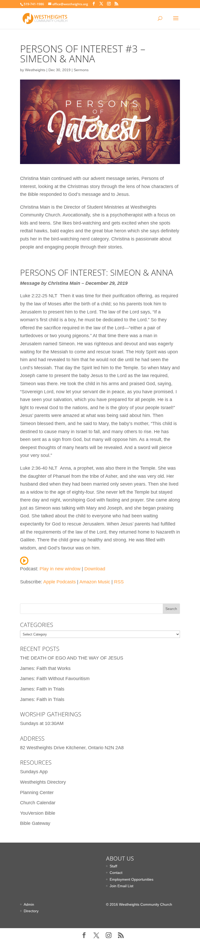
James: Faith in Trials (42, 689)
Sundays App (34, 771)
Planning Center (37, 792)
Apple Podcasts (59, 581)
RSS (119, 581)
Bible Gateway (35, 823)
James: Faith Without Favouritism (55, 678)
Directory (31, 911)
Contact (116, 873)
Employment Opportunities (131, 879)
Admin (29, 904)
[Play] (24, 561)
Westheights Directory (43, 782)
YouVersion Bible (37, 813)
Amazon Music (94, 581)
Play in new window (60, 568)
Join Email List (121, 886)
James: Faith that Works (45, 668)
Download (94, 568)
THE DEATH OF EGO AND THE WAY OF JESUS (71, 658)
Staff (113, 866)
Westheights (35, 70)
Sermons (81, 70)
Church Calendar (37, 802)
